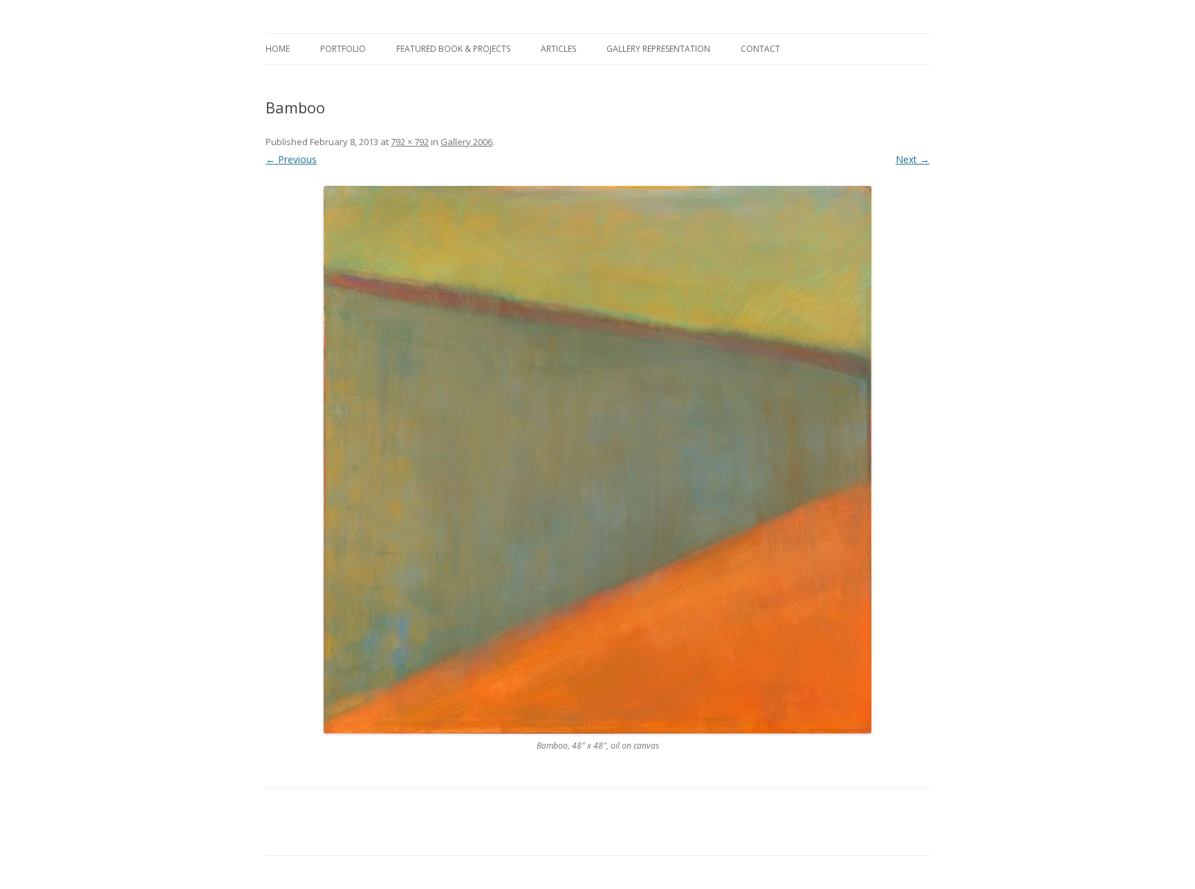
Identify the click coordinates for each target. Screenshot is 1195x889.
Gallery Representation (658, 49)
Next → (912, 159)
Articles (558, 49)
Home (278, 49)
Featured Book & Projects (453, 49)
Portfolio (343, 49)
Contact (760, 49)
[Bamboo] (597, 459)
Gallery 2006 (466, 141)
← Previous (291, 159)
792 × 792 (410, 141)
